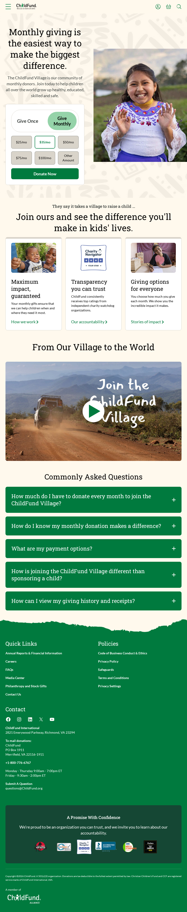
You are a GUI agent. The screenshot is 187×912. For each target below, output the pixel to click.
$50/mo (68, 142)
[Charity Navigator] (106, 847)
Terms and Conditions (113, 678)
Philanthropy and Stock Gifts (26, 686)
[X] (41, 721)
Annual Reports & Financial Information (33, 653)
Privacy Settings (109, 686)
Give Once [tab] (27, 121)
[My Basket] (168, 6)
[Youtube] (52, 721)
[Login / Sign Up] (158, 6)
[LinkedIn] (30, 721)
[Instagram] (19, 721)
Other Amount (68, 158)
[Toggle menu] (8, 6)
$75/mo (21, 158)
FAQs (9, 669)
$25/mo (21, 142)
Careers (10, 661)
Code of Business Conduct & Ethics (122, 653)
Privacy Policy (108, 661)
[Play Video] (93, 411)
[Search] (179, 6)
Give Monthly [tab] (62, 120)
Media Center (15, 678)
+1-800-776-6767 (18, 763)
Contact (15, 709)
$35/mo (44, 142)
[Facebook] (8, 721)
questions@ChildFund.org (23, 788)
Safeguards (106, 669)
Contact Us (13, 694)
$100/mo (45, 158)
